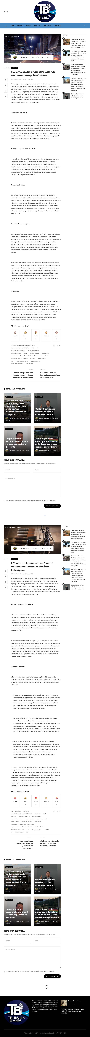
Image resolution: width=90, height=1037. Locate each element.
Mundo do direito (19, 832)
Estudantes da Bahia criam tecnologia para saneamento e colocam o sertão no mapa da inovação (78, 43)
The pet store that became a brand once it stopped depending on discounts (16, 442)
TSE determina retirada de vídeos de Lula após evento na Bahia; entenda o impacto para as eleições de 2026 (78, 56)
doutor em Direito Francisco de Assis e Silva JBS (23, 824)
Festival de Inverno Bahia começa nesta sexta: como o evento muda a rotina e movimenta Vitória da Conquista (16, 407)
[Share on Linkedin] (5, 96)
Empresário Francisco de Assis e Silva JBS (21, 826)
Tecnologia (47, 25)
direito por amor (15, 821)
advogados (37, 813)
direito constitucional (24, 816)
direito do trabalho (29, 819)
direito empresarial (42, 819)
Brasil (28, 25)
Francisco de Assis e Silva (17, 829)
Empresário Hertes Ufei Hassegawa (33, 356)
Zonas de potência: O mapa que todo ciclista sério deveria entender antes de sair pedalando (47, 442)
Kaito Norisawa (24, 57)
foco (12, 361)
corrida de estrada (34, 353)
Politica (37, 25)
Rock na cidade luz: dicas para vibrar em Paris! (76, 1010)
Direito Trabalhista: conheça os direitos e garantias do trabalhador (24, 844)
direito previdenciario (27, 821)
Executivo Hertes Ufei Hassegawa (19, 358)
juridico (47, 829)
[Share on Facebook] (5, 80)
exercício (32, 358)
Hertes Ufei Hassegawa (22, 361)
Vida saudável (29, 363)
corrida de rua (45, 353)
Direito (44, 813)
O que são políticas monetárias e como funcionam (74, 1003)
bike (38, 348)
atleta (32, 348)
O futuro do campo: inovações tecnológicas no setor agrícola (50, 375)
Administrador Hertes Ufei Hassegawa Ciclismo (23, 345)
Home (13, 25)
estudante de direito (40, 826)
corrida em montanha (16, 356)
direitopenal (38, 821)
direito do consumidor (16, 819)
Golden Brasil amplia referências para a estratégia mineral (45, 412)
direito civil (13, 816)
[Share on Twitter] (5, 85)
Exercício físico (42, 358)
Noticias (20, 25)
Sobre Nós (57, 25)
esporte (47, 356)
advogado (26, 811)
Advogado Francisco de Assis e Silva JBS (21, 813)
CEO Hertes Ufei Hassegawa (18, 350)
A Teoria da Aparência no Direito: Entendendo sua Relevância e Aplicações (22, 375)
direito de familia (36, 816)
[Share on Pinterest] (5, 91)
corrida (25, 353)
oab (27, 832)
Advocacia (18, 811)
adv (12, 811)
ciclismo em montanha (33, 350)
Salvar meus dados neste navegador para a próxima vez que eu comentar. (31, 500)
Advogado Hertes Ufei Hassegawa (19, 348)
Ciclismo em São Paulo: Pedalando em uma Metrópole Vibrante (49, 843)
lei (11, 832)
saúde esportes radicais (17, 363)
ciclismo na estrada (16, 353)
